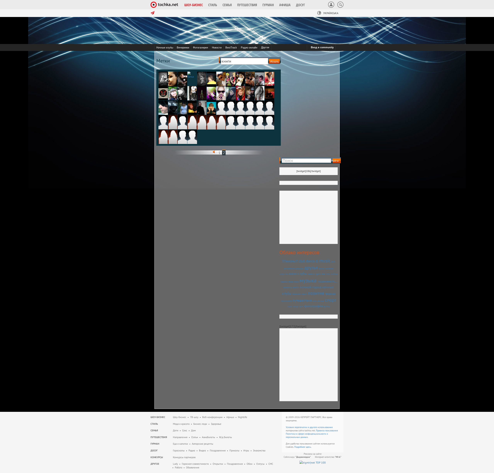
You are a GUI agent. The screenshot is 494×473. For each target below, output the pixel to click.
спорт (330, 300)
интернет (329, 268)
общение (296, 294)
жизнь (321, 268)
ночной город (310, 287)
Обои (249, 463)
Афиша (230, 417)
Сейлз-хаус (297, 456)
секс (314, 301)
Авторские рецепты (202, 443)
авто (333, 261)
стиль (289, 306)
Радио (192, 450)
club (302, 261)
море (296, 281)
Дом (193, 430)
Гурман (155, 443)
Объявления (192, 467)
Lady (175, 463)
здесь (308, 446)
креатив (320, 274)
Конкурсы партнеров (184, 457)
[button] (193, 5)
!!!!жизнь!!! (290, 261)
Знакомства (259, 450)
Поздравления (218, 450)
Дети (175, 430)
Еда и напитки (180, 443)
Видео (202, 450)
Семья (154, 430)
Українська (330, 13)
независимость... (327, 281)
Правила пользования (327, 430)
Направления (180, 437)
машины (284, 281)
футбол (327, 306)
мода (290, 281)
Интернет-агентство (328, 456)
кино (293, 273)
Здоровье (216, 424)
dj (317, 261)
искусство (283, 274)
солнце (320, 301)
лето (328, 274)
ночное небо (291, 287)
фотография (313, 306)
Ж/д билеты (225, 437)
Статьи (194, 437)
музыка (307, 280)
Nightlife (242, 417)
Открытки (218, 463)
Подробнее (300, 446)
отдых (304, 294)
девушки (300, 268)
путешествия (302, 300)
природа (330, 293)
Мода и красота (181, 424)
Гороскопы (179, 450)
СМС (270, 463)
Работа (178, 467)
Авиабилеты (208, 437)
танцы (295, 306)
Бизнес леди (200, 424)
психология (286, 301)
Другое (265, 47)
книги (311, 274)
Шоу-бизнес (158, 417)
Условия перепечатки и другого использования (309, 427)
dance (310, 261)
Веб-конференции (212, 417)
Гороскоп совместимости (195, 463)
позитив (316, 293)
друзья (311, 268)
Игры (246, 450)
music (325, 261)
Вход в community (322, 47)
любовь (334, 274)
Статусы (260, 463)
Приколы (234, 450)
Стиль (154, 424)
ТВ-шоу (194, 417)
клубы (302, 273)
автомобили (289, 268)
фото (301, 306)
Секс (184, 430)
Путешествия (159, 437)
